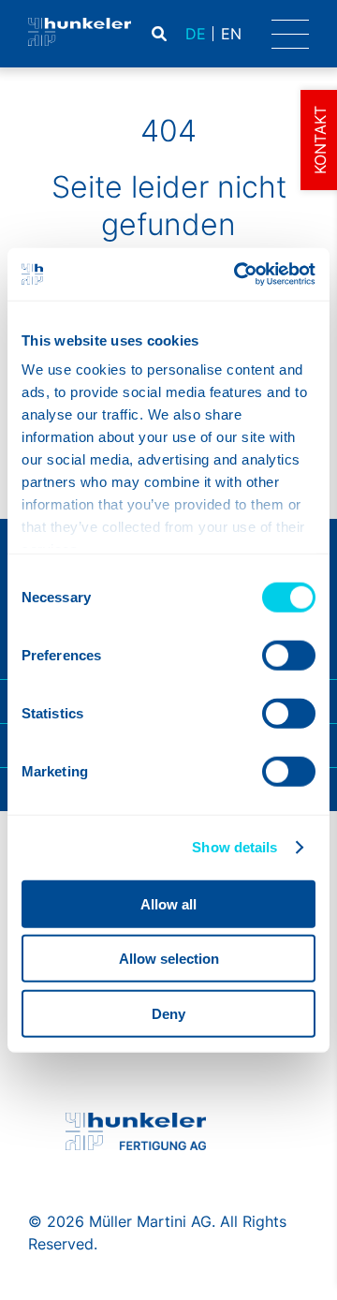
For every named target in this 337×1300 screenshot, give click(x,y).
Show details (234, 847)
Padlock (246, 33)
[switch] (288, 655)
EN (231, 33)
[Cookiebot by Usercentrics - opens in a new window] (237, 274)
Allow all (168, 903)
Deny (168, 1013)
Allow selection (169, 959)
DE (195, 33)
